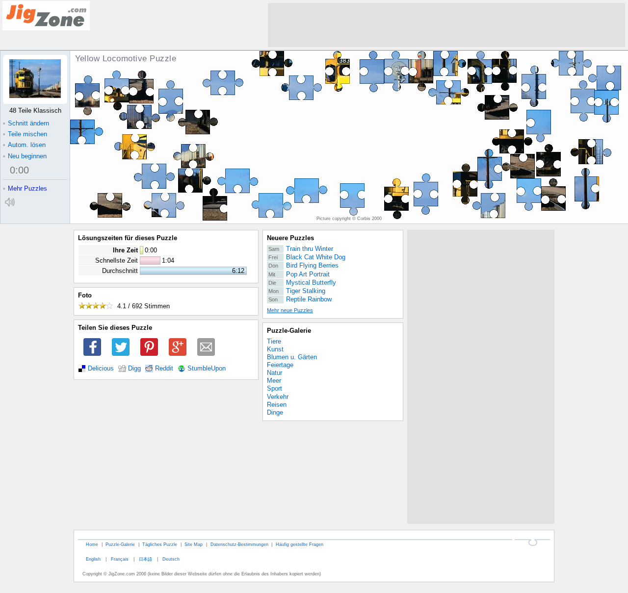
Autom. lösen (24, 144)
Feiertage (280, 365)
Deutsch (171, 559)
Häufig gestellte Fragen (299, 544)
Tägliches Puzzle (159, 544)
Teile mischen (25, 134)
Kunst (275, 349)
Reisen (277, 404)
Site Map (193, 544)
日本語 (145, 559)
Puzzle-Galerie (289, 330)
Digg (134, 368)
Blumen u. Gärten (292, 357)
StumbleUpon (206, 368)
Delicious (101, 368)
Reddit (164, 368)
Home (92, 544)
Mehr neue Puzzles (290, 310)
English (93, 559)
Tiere (274, 341)
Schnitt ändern (26, 123)
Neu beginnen (25, 156)
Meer (274, 380)
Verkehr (277, 396)
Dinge (275, 412)
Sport (274, 388)
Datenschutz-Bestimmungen (239, 544)
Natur (274, 372)
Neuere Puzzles (290, 238)
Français (120, 559)
